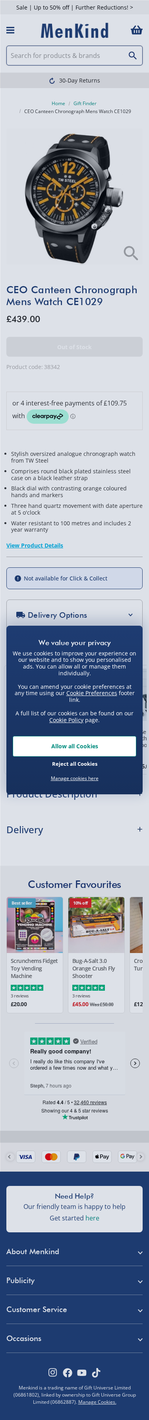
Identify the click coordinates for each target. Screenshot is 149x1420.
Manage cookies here (75, 778)
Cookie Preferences (91, 693)
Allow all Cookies (74, 746)
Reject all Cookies (74, 763)
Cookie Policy (66, 720)
